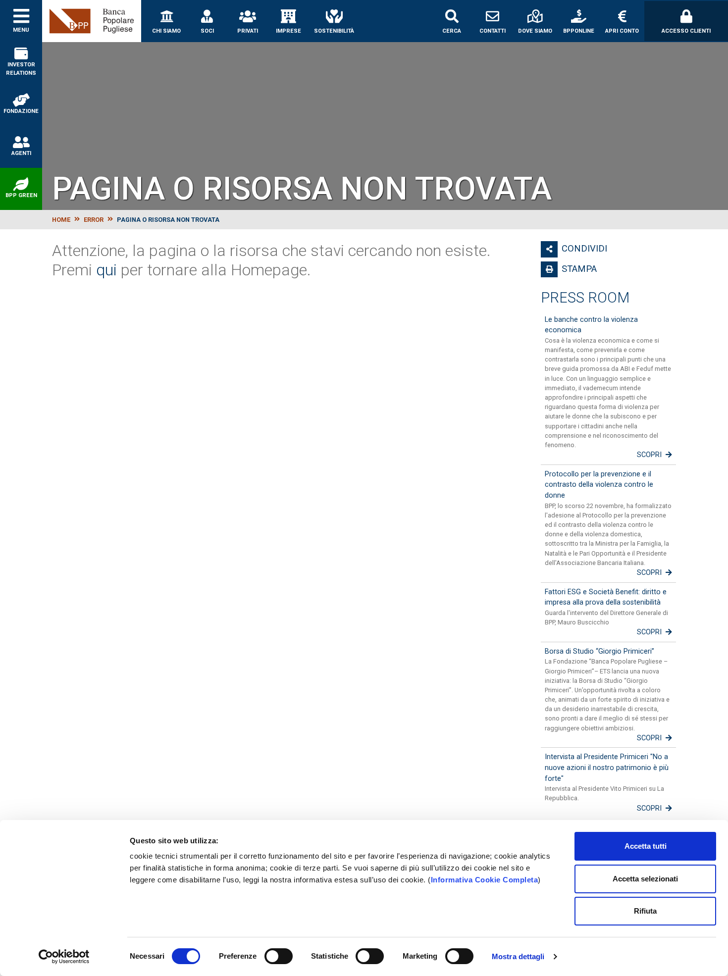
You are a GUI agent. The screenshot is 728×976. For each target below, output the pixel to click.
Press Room (585, 297)
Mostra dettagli (518, 956)
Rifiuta (645, 911)
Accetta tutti (645, 846)
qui (106, 269)
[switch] (278, 956)
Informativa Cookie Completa (484, 879)
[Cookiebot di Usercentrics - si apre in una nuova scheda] (64, 956)
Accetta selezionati (645, 878)
